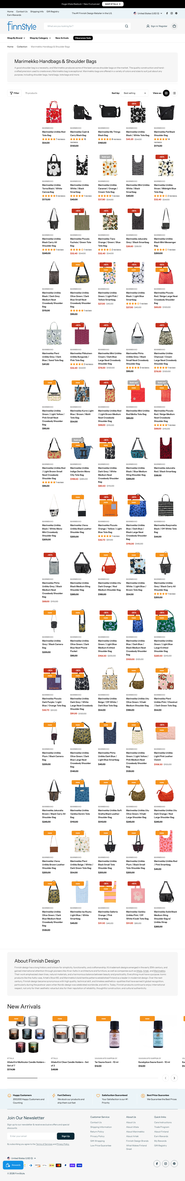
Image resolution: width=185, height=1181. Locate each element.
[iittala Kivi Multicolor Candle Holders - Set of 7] (27, 1034)
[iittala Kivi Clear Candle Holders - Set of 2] (70, 1034)
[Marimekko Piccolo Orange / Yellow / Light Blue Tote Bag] (110, 505)
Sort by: (116, 93)
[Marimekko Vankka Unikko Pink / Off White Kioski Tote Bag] (138, 892)
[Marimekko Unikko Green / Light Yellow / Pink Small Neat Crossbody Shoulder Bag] (54, 391)
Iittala (139, 970)
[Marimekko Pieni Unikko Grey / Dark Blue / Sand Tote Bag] (54, 333)
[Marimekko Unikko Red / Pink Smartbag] (166, 841)
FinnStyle (19, 1173)
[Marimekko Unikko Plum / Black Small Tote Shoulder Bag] (138, 841)
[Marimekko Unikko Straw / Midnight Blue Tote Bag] (166, 165)
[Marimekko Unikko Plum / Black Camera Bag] (54, 733)
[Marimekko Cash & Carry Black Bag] (82, 112)
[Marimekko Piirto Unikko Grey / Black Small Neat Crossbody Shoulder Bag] (138, 333)
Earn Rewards (14, 15)
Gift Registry (53, 11)
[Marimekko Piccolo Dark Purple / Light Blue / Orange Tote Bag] (54, 679)
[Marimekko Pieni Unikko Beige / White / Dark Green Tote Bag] (82, 841)
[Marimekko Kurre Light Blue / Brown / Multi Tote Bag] (82, 391)
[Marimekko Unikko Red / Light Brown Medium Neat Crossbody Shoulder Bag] (110, 391)
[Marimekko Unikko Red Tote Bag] (54, 112)
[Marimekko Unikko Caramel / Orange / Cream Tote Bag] (110, 165)
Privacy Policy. (63, 1144)
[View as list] (174, 93)
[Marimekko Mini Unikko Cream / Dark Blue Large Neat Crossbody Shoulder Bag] (110, 333)
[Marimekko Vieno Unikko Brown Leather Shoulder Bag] (54, 841)
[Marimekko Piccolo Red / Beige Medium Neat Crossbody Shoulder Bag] (166, 391)
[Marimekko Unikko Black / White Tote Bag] (138, 112)
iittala (10, 1058)
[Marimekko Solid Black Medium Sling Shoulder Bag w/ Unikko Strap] (166, 892)
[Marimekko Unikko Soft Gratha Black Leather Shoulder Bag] (110, 790)
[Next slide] (174, 1078)
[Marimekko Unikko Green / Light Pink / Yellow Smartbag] (110, 273)
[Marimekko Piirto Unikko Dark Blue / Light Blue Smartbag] (110, 733)
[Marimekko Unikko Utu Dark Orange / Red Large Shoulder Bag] (166, 790)
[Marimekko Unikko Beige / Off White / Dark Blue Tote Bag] (110, 679)
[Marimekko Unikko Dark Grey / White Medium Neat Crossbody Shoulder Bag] (110, 448)
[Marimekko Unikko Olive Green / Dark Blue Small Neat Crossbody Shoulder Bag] (82, 273)
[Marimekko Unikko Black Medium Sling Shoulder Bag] (82, 563)
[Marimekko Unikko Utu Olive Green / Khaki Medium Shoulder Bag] (138, 679)
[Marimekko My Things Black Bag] (110, 112)
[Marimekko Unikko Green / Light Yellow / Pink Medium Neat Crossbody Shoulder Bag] (138, 733)
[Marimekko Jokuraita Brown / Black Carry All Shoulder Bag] (54, 790)
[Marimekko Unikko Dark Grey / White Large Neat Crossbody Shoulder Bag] (82, 679)
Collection (22, 46)
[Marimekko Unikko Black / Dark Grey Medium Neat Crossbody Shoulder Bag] (54, 273)
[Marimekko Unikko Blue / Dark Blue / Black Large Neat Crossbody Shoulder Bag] (138, 505)
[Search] (126, 26)
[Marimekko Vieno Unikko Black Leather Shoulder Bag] (82, 505)
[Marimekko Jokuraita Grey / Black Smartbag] (138, 219)
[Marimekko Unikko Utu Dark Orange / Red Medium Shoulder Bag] (110, 563)
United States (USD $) (148, 13)
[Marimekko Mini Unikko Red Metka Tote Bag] (138, 391)
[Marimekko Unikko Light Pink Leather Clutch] (166, 733)
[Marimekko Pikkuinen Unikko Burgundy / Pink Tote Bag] (82, 333)
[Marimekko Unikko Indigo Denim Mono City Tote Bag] (82, 448)
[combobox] (87, 26)
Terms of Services (44, 1144)
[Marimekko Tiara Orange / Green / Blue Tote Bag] (110, 219)
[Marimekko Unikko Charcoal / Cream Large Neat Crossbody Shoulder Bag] (166, 333)
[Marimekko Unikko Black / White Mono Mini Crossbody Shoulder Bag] (54, 505)
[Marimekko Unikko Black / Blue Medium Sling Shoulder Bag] (138, 448)
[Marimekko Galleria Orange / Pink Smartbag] (110, 892)
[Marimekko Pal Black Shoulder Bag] (166, 112)
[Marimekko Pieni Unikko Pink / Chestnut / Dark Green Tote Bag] (166, 679)
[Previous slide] (165, 1078)
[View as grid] (166, 93)
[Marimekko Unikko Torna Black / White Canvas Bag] (54, 165)
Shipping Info (37, 11)
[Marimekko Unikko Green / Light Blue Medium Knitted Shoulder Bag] (110, 621)
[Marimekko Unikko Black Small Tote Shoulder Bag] (110, 841)
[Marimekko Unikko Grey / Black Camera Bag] (54, 621)
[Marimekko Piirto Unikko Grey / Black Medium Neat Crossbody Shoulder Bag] (54, 563)
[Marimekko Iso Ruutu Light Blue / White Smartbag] (82, 892)
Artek (146, 970)
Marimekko (47, 128)
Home (10, 11)
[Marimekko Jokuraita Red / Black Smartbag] (166, 448)
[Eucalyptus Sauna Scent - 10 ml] (158, 1034)
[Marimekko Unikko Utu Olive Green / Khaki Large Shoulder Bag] (138, 790)
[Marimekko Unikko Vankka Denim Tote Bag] (82, 790)
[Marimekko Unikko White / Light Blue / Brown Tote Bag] (138, 563)
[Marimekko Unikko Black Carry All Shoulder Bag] (54, 219)
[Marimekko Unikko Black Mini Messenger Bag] (166, 219)
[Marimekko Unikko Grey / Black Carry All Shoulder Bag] (166, 563)
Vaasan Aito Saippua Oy (106, 1058)
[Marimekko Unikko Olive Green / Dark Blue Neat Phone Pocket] (82, 621)
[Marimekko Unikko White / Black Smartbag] (82, 165)
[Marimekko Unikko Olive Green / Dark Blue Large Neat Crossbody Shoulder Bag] (82, 733)
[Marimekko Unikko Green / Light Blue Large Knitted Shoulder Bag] (166, 621)
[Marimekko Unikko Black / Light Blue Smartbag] (138, 273)
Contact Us (21, 11)
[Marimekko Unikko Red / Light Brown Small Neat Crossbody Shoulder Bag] (54, 448)
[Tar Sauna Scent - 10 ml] (114, 1034)
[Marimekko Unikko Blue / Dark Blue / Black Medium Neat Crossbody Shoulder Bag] (138, 621)
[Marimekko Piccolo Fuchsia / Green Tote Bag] (82, 219)
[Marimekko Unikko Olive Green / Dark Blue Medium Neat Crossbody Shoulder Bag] (54, 892)
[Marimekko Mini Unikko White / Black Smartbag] (138, 165)
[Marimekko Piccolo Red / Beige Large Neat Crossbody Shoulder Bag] (166, 273)
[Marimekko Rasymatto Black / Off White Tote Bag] (166, 505)
